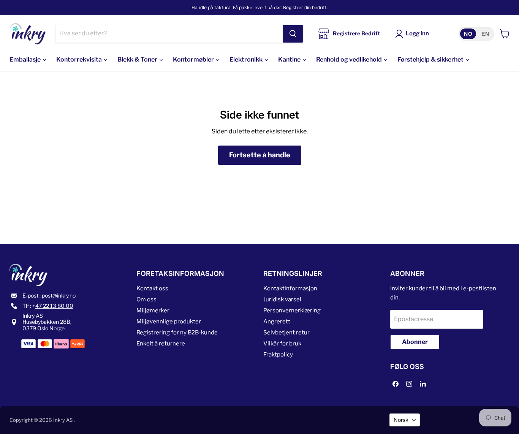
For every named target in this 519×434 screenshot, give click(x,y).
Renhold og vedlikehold (349, 59)
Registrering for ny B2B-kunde (177, 332)
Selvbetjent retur (286, 332)
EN (485, 34)
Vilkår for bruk (282, 343)
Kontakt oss (152, 288)
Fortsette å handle (259, 155)
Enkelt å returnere (160, 343)
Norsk (401, 420)
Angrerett (276, 321)
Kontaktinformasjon (290, 288)
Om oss (146, 299)
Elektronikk (246, 59)
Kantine (290, 59)
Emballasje (25, 59)
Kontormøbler (194, 59)
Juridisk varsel (282, 299)
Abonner (415, 341)
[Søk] (293, 34)
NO (468, 34)
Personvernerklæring (292, 310)
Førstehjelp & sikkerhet (431, 59)
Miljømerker (152, 310)
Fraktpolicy (278, 354)
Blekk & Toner (137, 59)
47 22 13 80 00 (54, 306)
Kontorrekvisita (79, 59)
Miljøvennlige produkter (169, 321)
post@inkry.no (59, 295)
